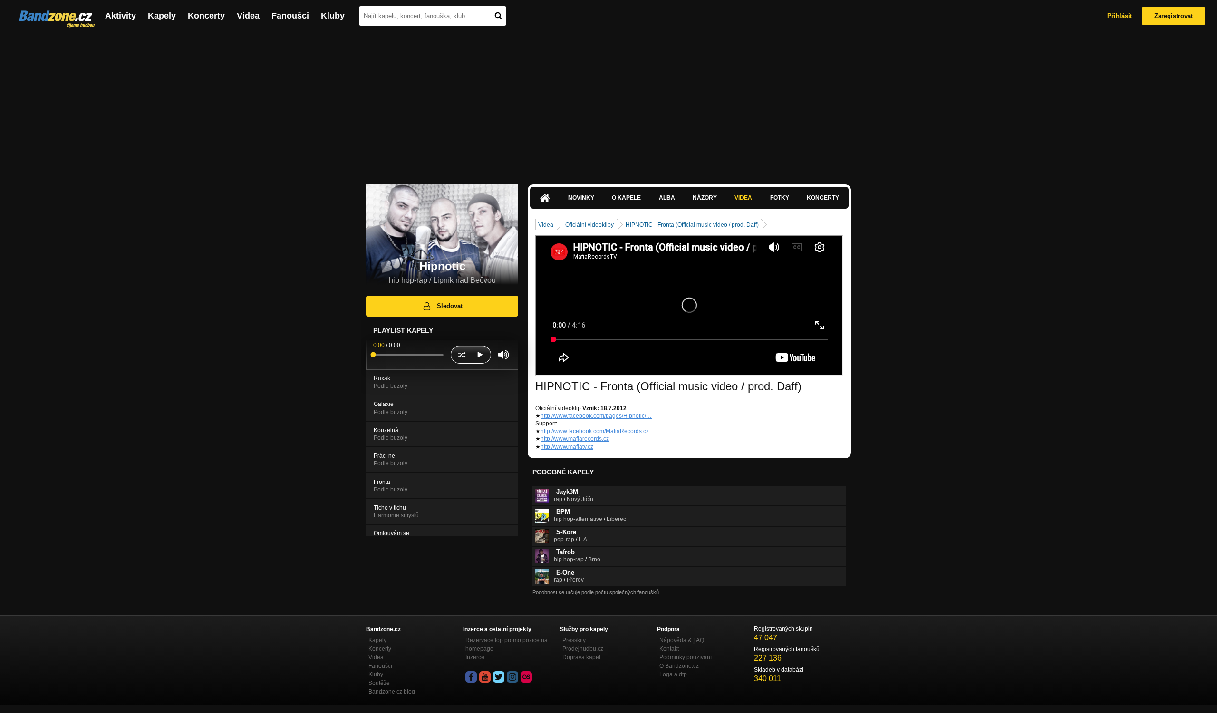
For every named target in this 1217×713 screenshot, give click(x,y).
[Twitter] (498, 677)
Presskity (574, 640)
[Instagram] (512, 677)
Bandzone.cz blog (391, 691)
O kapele (626, 197)
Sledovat (450, 305)
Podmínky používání (685, 657)
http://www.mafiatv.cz (567, 446)
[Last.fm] (526, 677)
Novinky (581, 197)
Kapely (162, 15)
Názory (705, 197)
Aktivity (120, 15)
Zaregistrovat (1173, 15)
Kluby (333, 15)
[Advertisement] (608, 103)
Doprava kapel (581, 657)
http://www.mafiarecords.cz (575, 438)
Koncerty (206, 15)
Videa (248, 15)
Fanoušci (290, 15)
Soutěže (379, 683)
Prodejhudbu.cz (582, 649)
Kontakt (669, 649)
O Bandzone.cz (679, 666)
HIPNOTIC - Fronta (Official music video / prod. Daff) (692, 225)
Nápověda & (681, 640)
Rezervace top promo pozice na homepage (506, 644)
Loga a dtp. (673, 674)
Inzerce (474, 657)
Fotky (779, 197)
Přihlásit (1119, 15)
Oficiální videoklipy (589, 225)
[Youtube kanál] (485, 677)
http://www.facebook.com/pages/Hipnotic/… (596, 416)
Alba (667, 197)
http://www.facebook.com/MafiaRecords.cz (595, 431)
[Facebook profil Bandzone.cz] (471, 677)
